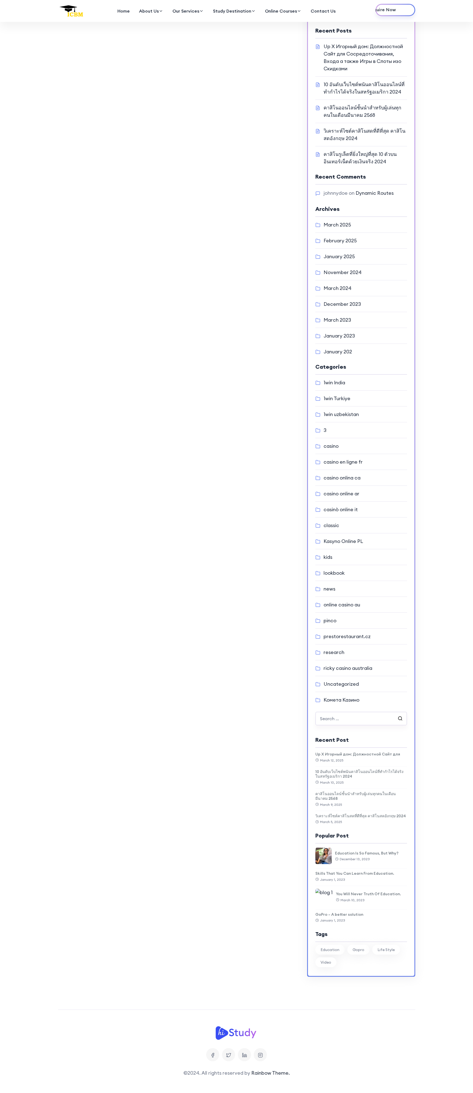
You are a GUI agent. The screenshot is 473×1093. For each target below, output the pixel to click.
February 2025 (340, 240)
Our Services (185, 11)
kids (328, 557)
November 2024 (343, 272)
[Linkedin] (244, 1054)
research (334, 652)
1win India (334, 382)
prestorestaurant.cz (347, 636)
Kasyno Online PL (343, 541)
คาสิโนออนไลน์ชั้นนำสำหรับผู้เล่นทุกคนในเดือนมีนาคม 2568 (355, 796)
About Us (149, 11)
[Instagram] (260, 1054)
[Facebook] (212, 1054)
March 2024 (337, 288)
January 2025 (339, 256)
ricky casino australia (348, 668)
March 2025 (337, 225)
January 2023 (339, 336)
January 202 (338, 351)
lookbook (334, 573)
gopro (358, 949)
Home (123, 11)
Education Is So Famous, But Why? (367, 853)
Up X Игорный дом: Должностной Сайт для (357, 754)
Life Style (386, 949)
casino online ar (341, 493)
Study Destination (232, 11)
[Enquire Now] (395, 10)
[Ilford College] (72, 11)
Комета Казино (341, 700)
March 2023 (337, 320)
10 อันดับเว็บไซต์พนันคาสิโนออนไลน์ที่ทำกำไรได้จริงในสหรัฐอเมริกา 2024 (359, 774)
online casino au (342, 604)
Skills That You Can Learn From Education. (354, 873)
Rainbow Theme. (270, 1073)
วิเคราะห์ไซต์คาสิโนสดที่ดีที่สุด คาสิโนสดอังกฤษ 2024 (360, 815)
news (329, 589)
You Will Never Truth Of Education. (368, 893)
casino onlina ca (342, 478)
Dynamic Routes (375, 193)
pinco (330, 620)
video (326, 962)
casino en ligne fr (343, 462)
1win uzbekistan (341, 414)
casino (331, 446)
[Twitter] (228, 1054)
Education (330, 949)
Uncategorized (341, 684)
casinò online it (341, 509)
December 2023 (342, 304)
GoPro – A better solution (339, 914)
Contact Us (323, 11)
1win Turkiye (337, 398)
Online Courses (281, 11)
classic (331, 525)
